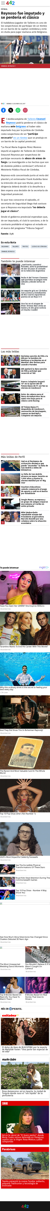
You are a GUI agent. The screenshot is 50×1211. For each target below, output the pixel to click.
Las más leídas (10, 351)
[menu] (3, 3)
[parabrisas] (25, 1150)
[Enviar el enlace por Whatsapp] (18, 110)
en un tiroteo (20, 137)
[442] (25, 1206)
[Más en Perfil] (15, 1009)
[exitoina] (25, 1016)
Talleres (31, 119)
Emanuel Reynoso (8, 251)
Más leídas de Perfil (13, 457)
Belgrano (21, 126)
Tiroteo (25, 246)
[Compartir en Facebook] (3, 110)
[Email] (25, 110)
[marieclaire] (25, 1060)
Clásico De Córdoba (39, 246)
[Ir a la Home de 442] (10, 4)
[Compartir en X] (10, 110)
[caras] (25, 1104)
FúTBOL (4, 9)
